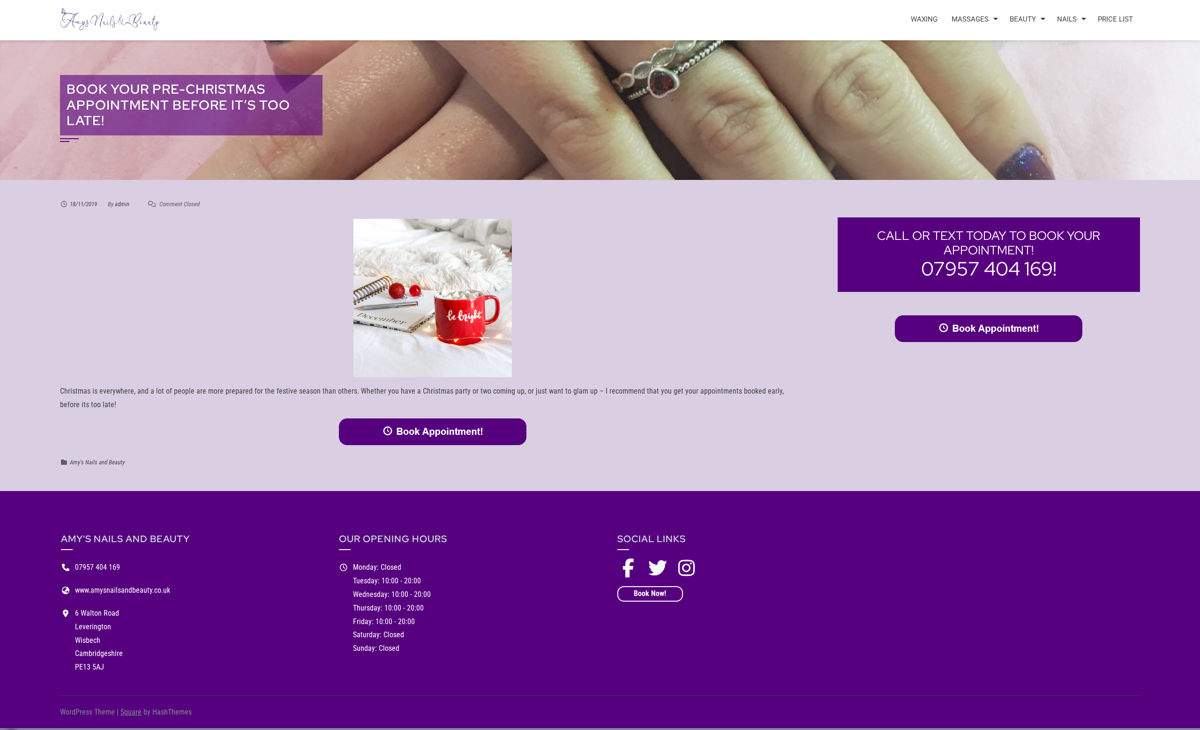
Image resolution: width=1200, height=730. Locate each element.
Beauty (1023, 19)
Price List (1115, 19)
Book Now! (650, 593)
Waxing (924, 19)
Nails (1067, 19)
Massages (970, 19)
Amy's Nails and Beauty (97, 462)
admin (122, 204)
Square (131, 712)
